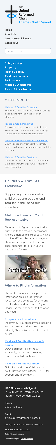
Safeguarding (13, 63)
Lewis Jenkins (27, 438)
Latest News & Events (18, 38)
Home (8, 29)
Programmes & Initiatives (19, 124)
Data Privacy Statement (15, 434)
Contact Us (11, 42)
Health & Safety (14, 71)
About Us (10, 34)
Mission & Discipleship (18, 84)
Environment (12, 80)
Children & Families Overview (21, 107)
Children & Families (16, 76)
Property (10, 67)
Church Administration (18, 89)
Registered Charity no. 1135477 (17, 429)
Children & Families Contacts (21, 157)
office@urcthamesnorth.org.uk (22, 417)
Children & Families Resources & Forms (26, 140)
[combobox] (28, 51)
